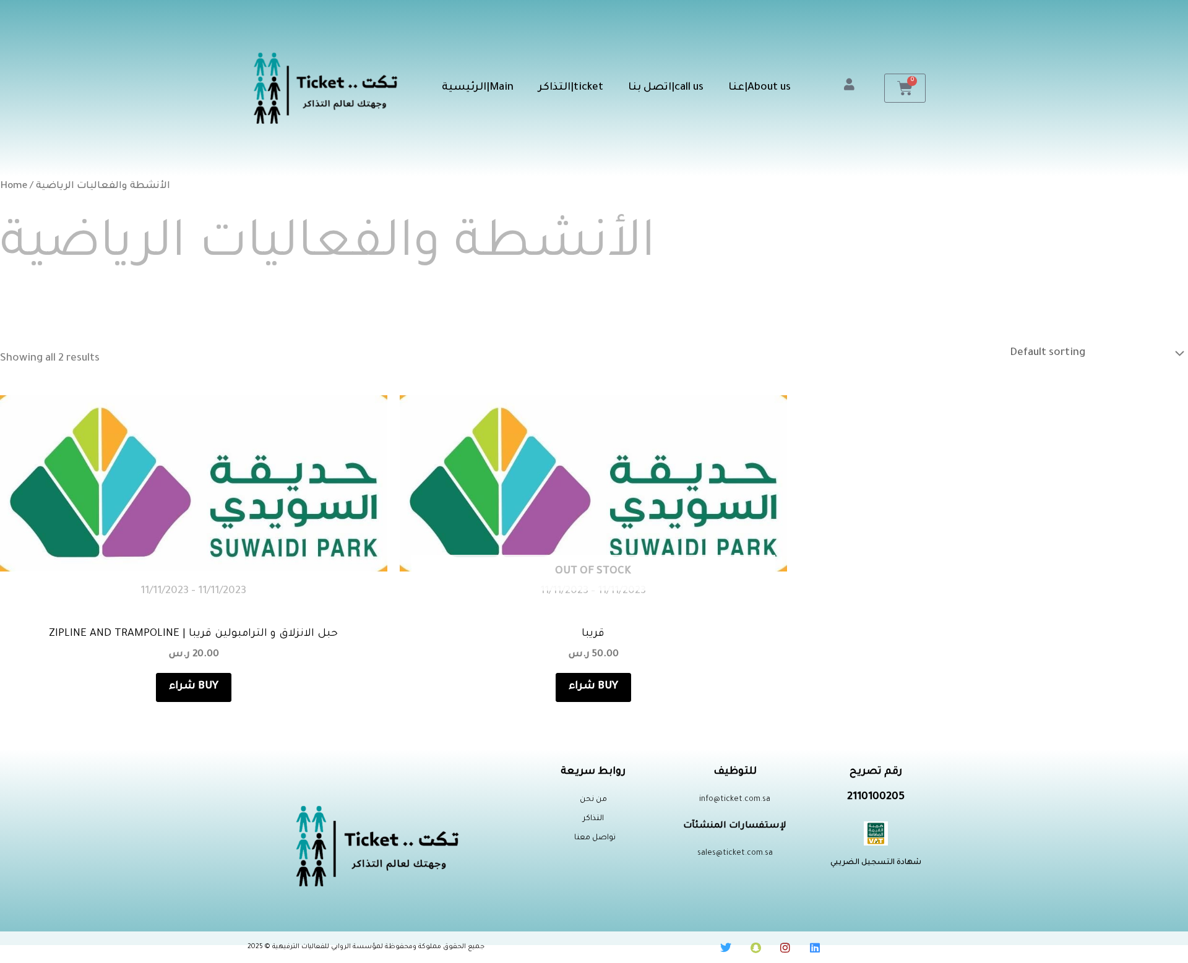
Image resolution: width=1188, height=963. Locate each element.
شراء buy (193, 687)
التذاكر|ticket (570, 88)
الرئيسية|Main (478, 88)
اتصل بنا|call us (666, 88)
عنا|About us (759, 88)
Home (13, 186)
